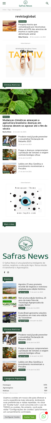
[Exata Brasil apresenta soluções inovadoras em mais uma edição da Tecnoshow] (9, 317)
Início (4, 10)
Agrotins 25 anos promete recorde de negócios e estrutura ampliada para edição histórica (32, 286)
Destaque (22, 21)
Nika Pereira (23, 37)
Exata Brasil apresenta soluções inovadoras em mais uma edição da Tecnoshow (32, 315)
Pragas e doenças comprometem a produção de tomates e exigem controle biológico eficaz (33, 152)
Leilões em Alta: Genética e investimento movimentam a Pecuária (31, 166)
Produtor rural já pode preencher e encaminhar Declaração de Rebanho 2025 (32, 139)
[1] (44, 418)
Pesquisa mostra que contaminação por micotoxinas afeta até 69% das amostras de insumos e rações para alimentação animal (32, 29)
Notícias (6, 117)
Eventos (21, 308)
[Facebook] (4, 272)
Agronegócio (7, 158)
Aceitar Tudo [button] (29, 417)
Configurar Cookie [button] (12, 417)
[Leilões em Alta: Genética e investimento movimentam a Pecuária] (9, 168)
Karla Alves (7, 132)
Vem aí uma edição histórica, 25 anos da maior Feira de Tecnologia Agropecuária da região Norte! (32, 301)
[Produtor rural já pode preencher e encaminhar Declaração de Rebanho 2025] (9, 141)
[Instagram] (8, 272)
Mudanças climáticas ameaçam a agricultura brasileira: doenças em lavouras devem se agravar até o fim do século (25, 124)
